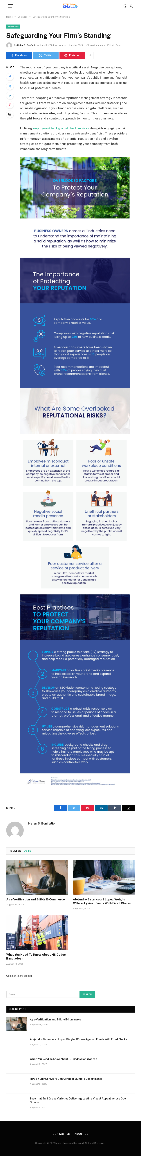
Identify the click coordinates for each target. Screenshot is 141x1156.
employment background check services (61, 128)
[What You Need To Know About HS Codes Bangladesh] (37, 932)
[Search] (131, 6)
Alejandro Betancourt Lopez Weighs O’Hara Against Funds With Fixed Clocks (102, 901)
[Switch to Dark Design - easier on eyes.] (125, 6)
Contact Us (61, 1134)
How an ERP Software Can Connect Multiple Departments (66, 1078)
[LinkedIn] (10, 95)
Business (13, 26)
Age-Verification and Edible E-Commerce (35, 899)
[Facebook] (10, 76)
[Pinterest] (10, 104)
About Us (81, 1134)
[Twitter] (10, 86)
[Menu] (10, 6)
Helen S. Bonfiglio (26, 45)
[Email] (10, 114)
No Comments (97, 45)
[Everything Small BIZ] (70, 6)
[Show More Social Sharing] (89, 55)
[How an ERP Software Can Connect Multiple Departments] (16, 1084)
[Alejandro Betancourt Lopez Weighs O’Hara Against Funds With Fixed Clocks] (104, 877)
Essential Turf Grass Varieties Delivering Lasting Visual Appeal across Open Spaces (78, 1100)
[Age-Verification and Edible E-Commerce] (37, 877)
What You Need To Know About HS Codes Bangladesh (36, 956)
